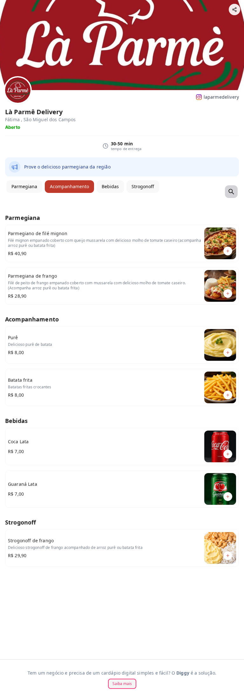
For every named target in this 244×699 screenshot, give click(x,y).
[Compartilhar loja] (234, 9)
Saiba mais (122, 683)
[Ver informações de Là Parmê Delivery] (17, 90)
